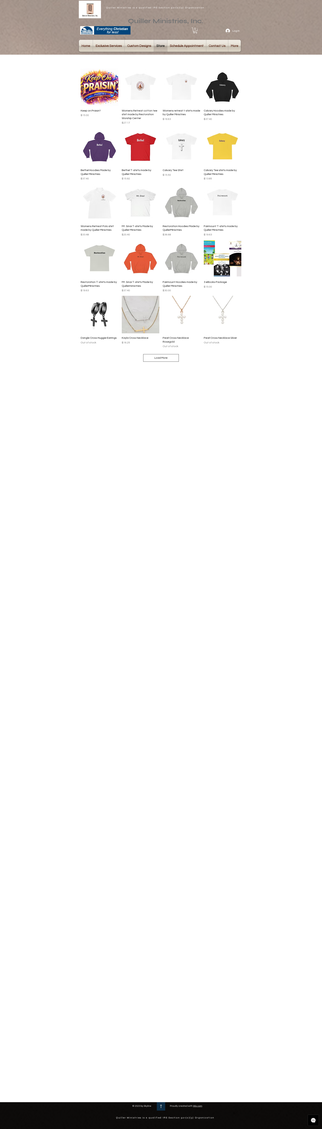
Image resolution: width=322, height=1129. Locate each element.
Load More (161, 357)
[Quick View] (99, 87)
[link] (195, 30)
